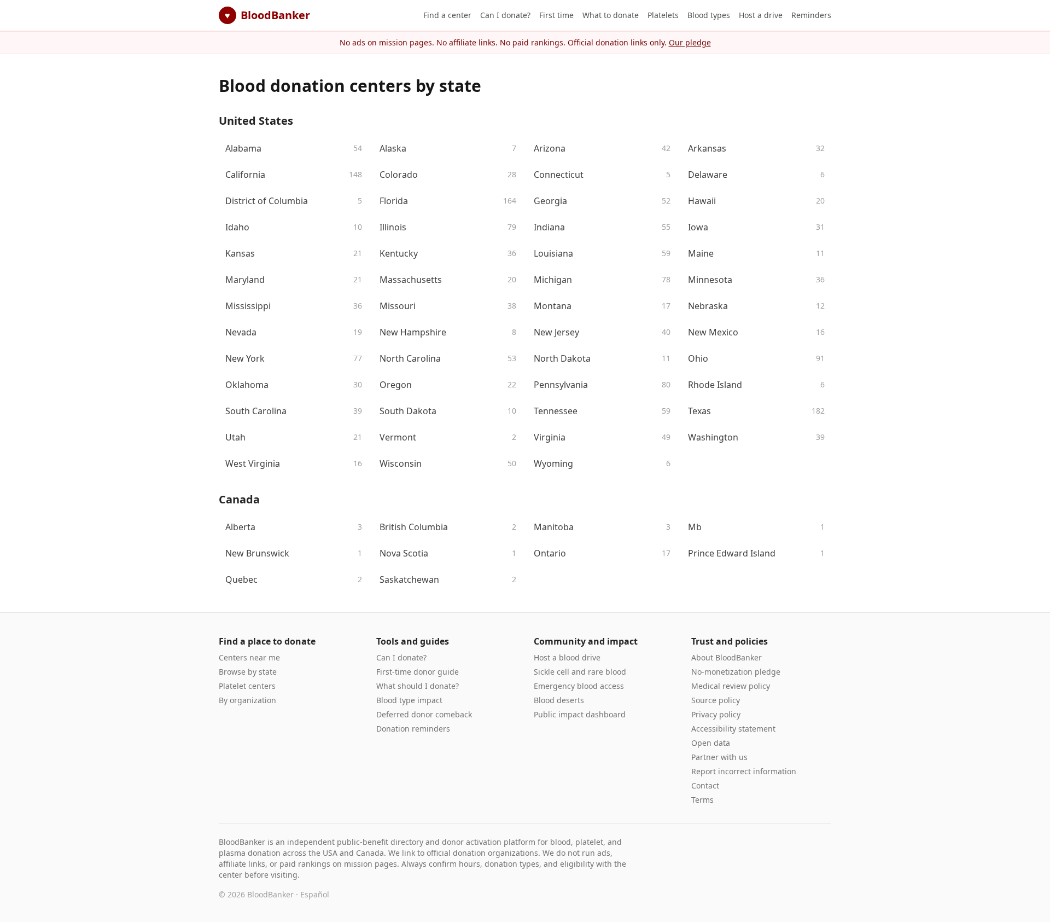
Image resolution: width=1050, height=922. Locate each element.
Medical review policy (730, 686)
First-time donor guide (417, 671)
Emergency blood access (579, 686)
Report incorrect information (743, 771)
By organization (247, 700)
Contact (705, 785)
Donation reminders (413, 728)
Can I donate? (505, 15)
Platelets (663, 15)
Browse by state (248, 671)
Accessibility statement (733, 728)
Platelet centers (247, 686)
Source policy (715, 700)
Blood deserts (559, 700)
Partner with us (719, 757)
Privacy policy (715, 714)
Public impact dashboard (580, 714)
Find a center (447, 15)
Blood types (708, 15)
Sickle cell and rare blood (580, 671)
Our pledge (690, 42)
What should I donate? (417, 686)
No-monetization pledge (735, 671)
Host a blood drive (567, 657)
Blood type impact (409, 700)
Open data (710, 743)
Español (314, 894)
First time (556, 15)
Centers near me (249, 657)
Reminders (811, 15)
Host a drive (761, 15)
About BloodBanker (726, 657)
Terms (702, 800)
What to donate (610, 15)
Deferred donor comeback (424, 714)
